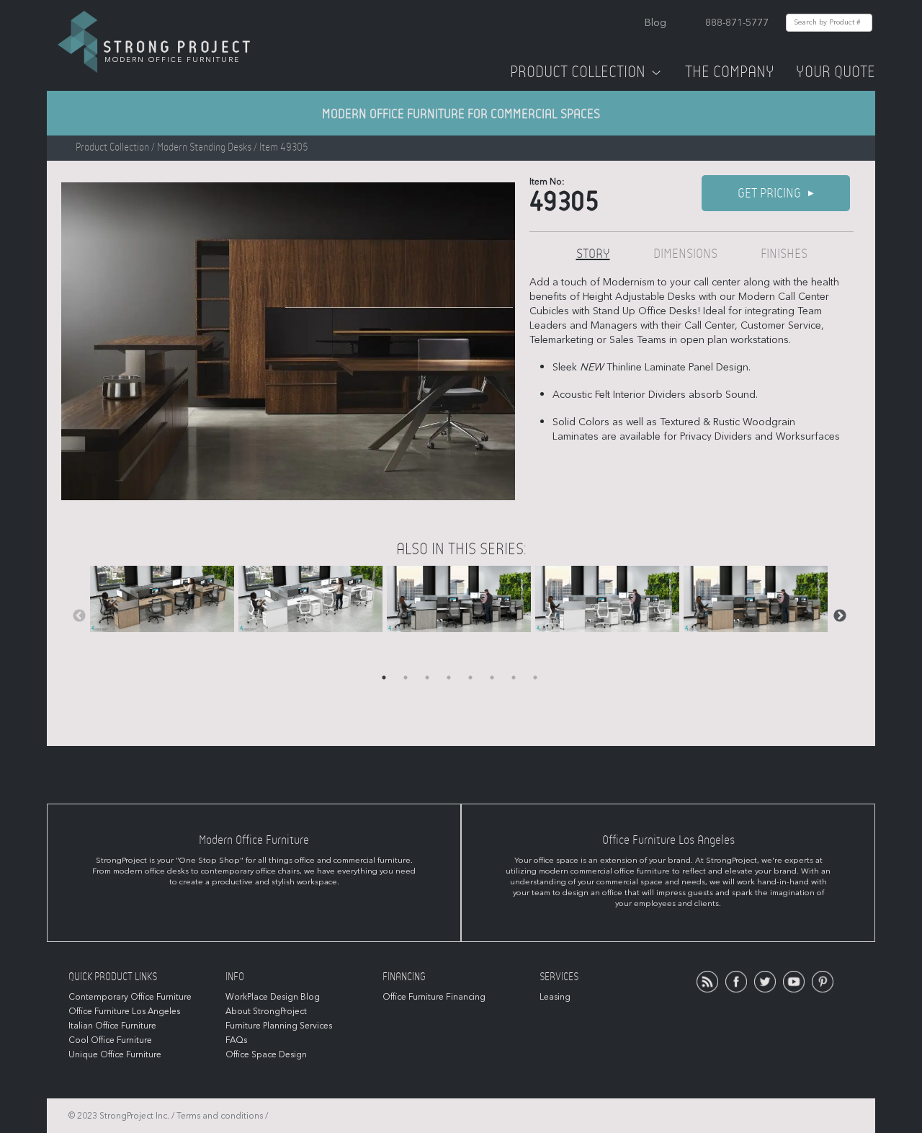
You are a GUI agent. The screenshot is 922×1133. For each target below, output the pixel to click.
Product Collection (577, 72)
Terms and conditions (219, 1116)
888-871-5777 (737, 23)
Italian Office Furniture (112, 1026)
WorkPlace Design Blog (272, 997)
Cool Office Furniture (110, 1040)
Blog (655, 23)
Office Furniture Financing (433, 997)
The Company (729, 72)
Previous (79, 616)
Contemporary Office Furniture (130, 997)
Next (840, 616)
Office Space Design (266, 1054)
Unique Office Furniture (114, 1054)
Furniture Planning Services (278, 1026)
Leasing (555, 997)
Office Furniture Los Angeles (124, 1011)
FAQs (236, 1040)
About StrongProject (266, 1011)
